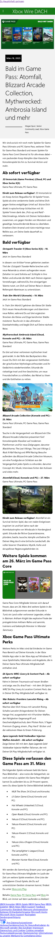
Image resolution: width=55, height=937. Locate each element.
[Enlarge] (48, 387)
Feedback (40, 906)
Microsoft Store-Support (12, 914)
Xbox (43, 894)
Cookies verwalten (35, 930)
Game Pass (15, 894)
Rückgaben (30, 914)
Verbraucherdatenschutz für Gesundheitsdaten (23, 925)
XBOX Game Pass (36, 904)
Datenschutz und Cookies (12, 930)
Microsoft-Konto (39, 911)
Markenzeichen (30, 932)
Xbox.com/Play (19, 888)
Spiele (3, 919)
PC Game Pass (29, 894)
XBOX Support (28, 906)
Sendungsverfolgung (10, 917)
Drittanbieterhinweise (19, 911)
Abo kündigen (25, 927)
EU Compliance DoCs (30, 935)
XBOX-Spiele (22, 904)
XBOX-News (15, 906)
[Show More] (3, 11)
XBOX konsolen (7, 904)
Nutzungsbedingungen (11, 932)
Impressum (38, 927)
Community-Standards (11, 909)
